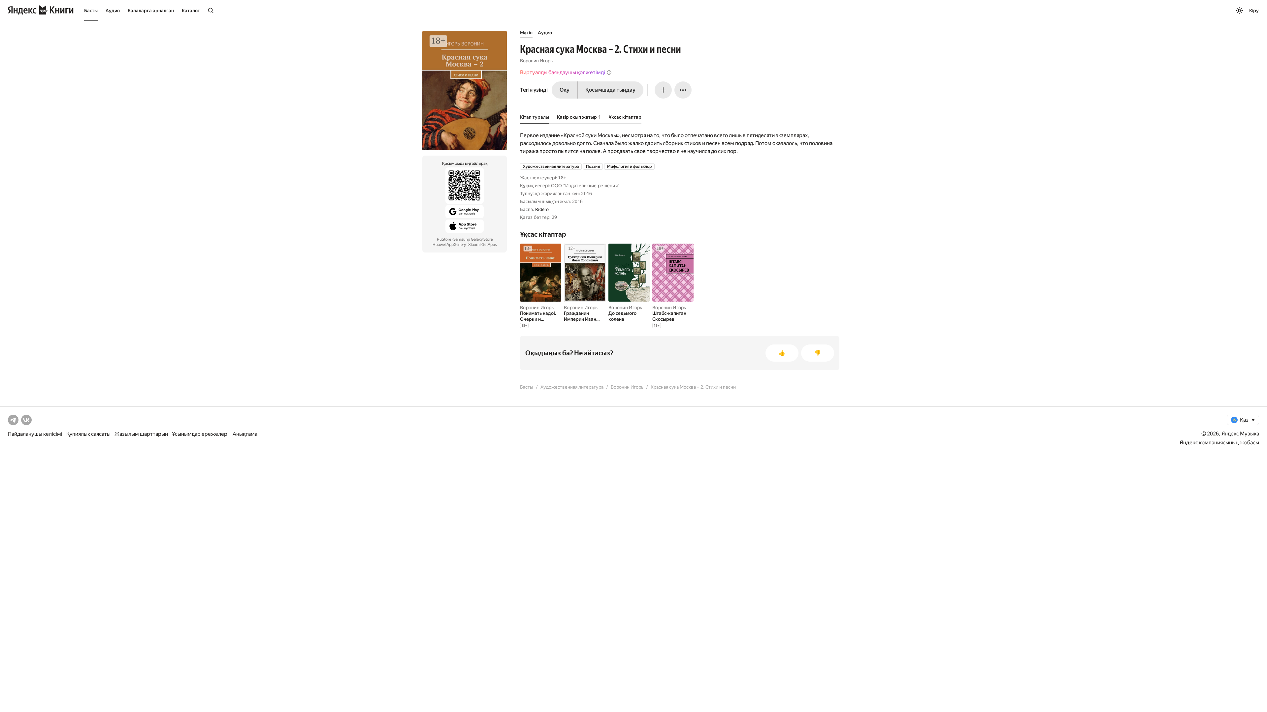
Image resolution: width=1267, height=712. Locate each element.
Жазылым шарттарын (141, 434)
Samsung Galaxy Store (473, 239)
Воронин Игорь (536, 60)
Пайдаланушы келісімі (35, 434)
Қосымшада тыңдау (610, 90)
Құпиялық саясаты (88, 434)
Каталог (191, 10)
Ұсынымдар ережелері (200, 434)
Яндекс (1189, 442)
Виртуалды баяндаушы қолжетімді (562, 72)
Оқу (564, 90)
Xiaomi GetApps (482, 244)
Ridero (542, 209)
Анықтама (245, 434)
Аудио (113, 10)
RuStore (444, 239)
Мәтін (526, 32)
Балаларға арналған (151, 10)
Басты (91, 10)
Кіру (1254, 10)
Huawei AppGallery (449, 244)
